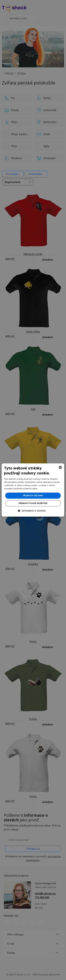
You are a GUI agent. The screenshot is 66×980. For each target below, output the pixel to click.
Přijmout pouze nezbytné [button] (33, 503)
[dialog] (33, 490)
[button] (33, 511)
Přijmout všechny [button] (33, 495)
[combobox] (60, 467)
